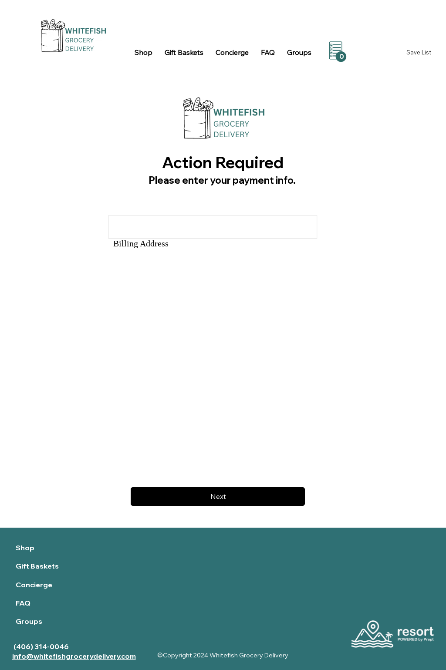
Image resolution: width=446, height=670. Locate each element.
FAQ (23, 603)
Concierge (34, 584)
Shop (25, 547)
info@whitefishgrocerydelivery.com (74, 656)
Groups (29, 621)
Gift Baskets (37, 566)
